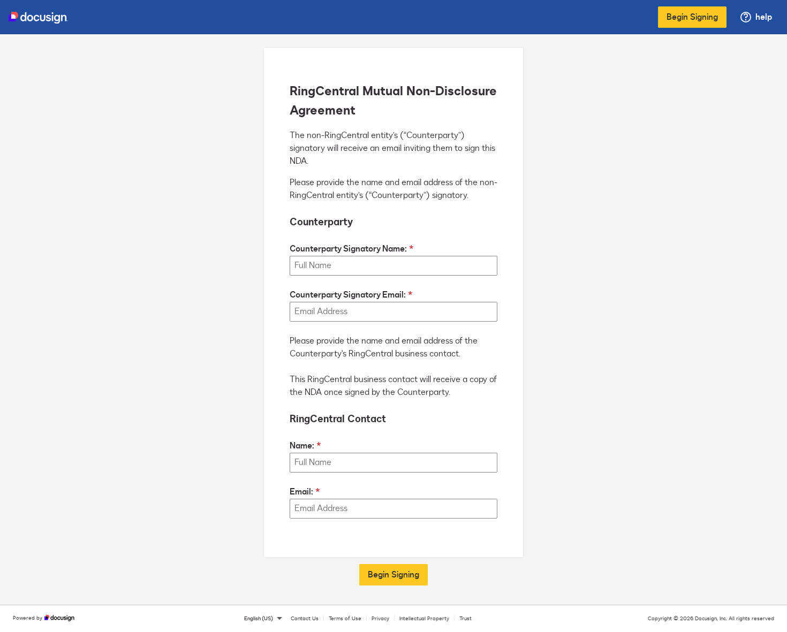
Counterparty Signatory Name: (348, 249)
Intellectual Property (424, 618)
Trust (465, 618)
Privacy (380, 618)
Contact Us (305, 618)
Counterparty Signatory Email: (348, 295)
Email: (301, 492)
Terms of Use (345, 618)
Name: (302, 446)
